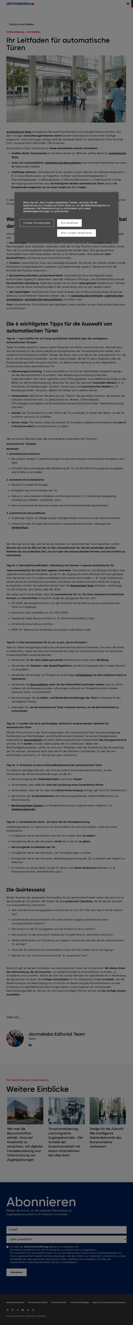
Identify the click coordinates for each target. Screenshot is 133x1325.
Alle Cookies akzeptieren (76, 233)
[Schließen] (113, 196)
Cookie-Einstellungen (36, 222)
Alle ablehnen (69, 222)
